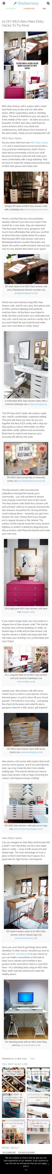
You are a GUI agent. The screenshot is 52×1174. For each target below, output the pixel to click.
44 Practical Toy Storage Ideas (13, 1124)
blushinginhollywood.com (31, 481)
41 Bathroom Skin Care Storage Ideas (38, 1124)
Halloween (10, 9)
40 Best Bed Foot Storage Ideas (38, 1098)
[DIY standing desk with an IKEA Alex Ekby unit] (26, 1039)
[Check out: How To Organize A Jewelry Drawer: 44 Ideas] (13, 1079)
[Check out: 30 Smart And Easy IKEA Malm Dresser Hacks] (13, 1105)
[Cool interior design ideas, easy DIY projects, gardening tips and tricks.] (26, 5)
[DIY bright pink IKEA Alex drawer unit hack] (26, 605)
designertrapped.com (25, 293)
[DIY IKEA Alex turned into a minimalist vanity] (26, 474)
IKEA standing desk (20, 954)
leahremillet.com (25, 681)
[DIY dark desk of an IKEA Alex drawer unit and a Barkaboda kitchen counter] (26, 283)
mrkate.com (27, 612)
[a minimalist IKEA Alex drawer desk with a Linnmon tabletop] (26, 398)
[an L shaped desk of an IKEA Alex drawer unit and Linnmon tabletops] (26, 672)
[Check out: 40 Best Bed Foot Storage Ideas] (38, 1105)
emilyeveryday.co (37, 404)
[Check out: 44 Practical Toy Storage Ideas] (13, 1131)
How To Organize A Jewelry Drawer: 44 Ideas (13, 1073)
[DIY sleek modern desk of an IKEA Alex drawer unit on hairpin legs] (26, 928)
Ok (26, 1170)
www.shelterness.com (35, 209)
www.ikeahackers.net (31, 752)
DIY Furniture (9, 1153)
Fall (44, 9)
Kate (32, 1059)
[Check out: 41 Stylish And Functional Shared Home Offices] (38, 1079)
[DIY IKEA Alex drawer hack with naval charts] (26, 746)
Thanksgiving (29, 9)
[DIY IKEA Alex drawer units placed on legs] (26, 822)
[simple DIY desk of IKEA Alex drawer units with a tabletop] (26, 203)
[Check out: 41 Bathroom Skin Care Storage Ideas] (38, 1131)
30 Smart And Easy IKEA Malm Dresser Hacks (13, 1098)
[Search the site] (48, 4)
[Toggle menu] (3, 4)
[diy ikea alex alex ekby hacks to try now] (26, 98)
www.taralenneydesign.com (27, 829)
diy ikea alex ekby (27, 1153)
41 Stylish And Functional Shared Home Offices (38, 1073)
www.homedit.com (29, 1045)
